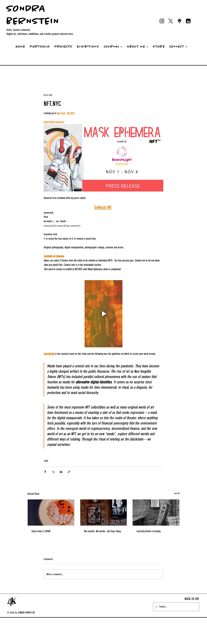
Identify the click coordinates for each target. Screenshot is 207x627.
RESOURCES (54, 73)
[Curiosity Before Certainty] (156, 512)
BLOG (20, 73)
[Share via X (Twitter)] (53, 471)
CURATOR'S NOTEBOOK (75, 73)
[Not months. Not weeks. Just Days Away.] (103, 512)
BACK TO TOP (192, 598)
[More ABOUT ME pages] (147, 47)
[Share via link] (69, 471)
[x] (170, 21)
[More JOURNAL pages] (121, 47)
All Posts (7, 73)
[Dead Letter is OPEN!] (51, 512)
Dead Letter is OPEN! (41, 531)
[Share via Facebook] (45, 471)
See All (177, 493)
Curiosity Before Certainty (148, 531)
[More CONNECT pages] (186, 47)
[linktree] (179, 21)
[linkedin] (188, 21)
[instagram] (162, 21)
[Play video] (103, 313)
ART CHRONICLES (35, 73)
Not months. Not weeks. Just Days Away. (102, 531)
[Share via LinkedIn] (61, 471)
